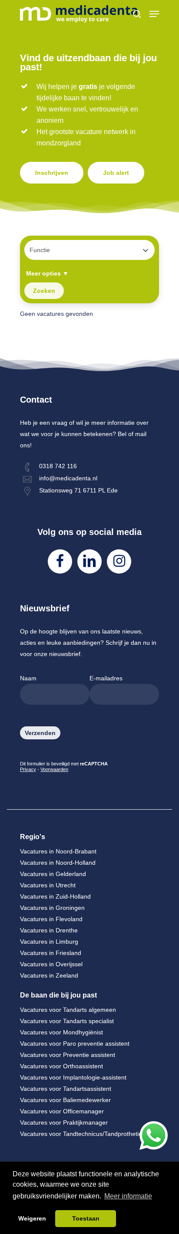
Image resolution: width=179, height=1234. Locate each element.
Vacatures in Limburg (49, 941)
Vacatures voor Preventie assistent (67, 1054)
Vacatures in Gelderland (53, 873)
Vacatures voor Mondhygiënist (61, 1032)
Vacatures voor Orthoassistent (61, 1066)
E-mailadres (106, 678)
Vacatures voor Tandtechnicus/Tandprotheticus (84, 1133)
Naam (28, 678)
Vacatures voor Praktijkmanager (64, 1122)
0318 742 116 (58, 466)
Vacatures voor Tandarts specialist (67, 1020)
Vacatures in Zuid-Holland (55, 896)
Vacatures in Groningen (52, 907)
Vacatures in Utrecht (48, 885)
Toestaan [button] (85, 1218)
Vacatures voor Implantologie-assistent (73, 1077)
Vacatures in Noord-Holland (58, 862)
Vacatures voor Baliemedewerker (65, 1099)
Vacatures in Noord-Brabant (58, 851)
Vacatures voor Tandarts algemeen (68, 1009)
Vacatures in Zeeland (49, 975)
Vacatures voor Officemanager (62, 1111)
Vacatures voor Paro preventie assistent (74, 1043)
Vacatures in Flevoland (51, 919)
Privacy (28, 769)
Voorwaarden (54, 769)
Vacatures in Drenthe (49, 930)
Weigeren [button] (32, 1218)
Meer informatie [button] (128, 1196)
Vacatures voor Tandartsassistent (65, 1088)
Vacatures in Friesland (50, 952)
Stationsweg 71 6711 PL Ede (78, 490)
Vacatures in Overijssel (51, 964)
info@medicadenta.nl (68, 478)
